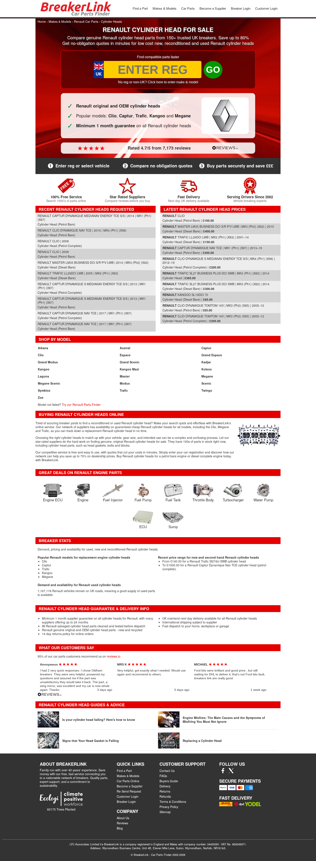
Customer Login (266, 8)
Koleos (206, 369)
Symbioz (44, 390)
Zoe (40, 397)
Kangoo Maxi (129, 369)
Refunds (165, 796)
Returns (165, 791)
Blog (120, 828)
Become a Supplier (212, 8)
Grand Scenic (130, 362)
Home (42, 21)
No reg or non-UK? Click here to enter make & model (158, 82)
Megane (207, 376)
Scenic (206, 383)
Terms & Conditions (173, 801)
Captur (206, 348)
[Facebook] (222, 772)
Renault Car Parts (86, 21)
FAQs (163, 776)
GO (213, 70)
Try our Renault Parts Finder (81, 404)
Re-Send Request (129, 791)
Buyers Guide (169, 781)
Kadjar (206, 362)
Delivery (165, 786)
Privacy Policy (169, 807)
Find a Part (140, 8)
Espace (125, 355)
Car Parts (188, 8)
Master (125, 376)
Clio (41, 355)
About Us (123, 818)
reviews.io (113, 656)
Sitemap (165, 812)
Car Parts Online (128, 781)
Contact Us (167, 771)
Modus (125, 383)
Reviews (122, 823)
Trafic (124, 390)
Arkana (43, 348)
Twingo (206, 390)
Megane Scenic (49, 383)
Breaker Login (240, 8)
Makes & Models (164, 8)
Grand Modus (48, 362)
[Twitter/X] (231, 772)
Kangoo (43, 369)
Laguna (43, 376)
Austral (125, 348)
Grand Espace (211, 355)
